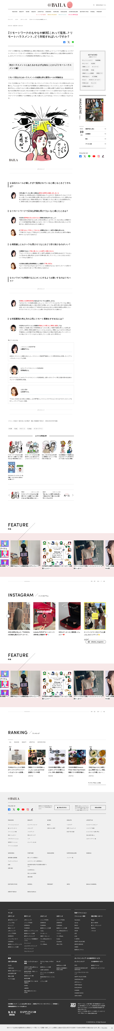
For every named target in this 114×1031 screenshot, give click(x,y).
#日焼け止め (85, 83)
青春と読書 (11, 976)
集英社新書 (27, 978)
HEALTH (33, 11)
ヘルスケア (69, 824)
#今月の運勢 (85, 70)
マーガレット (43, 933)
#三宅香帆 (94, 76)
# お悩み (30, 428)
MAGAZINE (64, 11)
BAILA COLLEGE (52, 14)
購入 (87, 139)
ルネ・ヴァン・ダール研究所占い (35, 861)
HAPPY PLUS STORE (80, 976)
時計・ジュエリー (12, 835)
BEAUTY (21, 11)
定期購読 (88, 134)
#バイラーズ (95, 66)
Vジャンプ (10, 925)
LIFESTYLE (41, 11)
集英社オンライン (79, 949)
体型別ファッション (13, 842)
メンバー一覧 (70, 857)
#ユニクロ (93, 83)
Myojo (92, 920)
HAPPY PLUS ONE (80, 941)
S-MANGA (10, 941)
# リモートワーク (38, 428)
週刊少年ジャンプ (12, 920)
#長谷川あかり (85, 76)
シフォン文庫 (43, 981)
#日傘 (92, 70)
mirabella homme (79, 993)
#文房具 (93, 63)
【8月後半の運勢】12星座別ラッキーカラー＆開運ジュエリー (25, 567)
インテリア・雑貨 (90, 828)
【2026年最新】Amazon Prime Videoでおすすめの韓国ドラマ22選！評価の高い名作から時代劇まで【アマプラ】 (76, 772)
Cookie (58, 939)
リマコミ (42, 941)
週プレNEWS (94, 922)
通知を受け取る (63, 807)
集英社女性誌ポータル (101, 5)
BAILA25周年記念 (73, 14)
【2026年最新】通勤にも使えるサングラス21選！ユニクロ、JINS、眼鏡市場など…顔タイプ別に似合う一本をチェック (56, 772)
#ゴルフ (84, 79)
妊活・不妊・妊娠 (70, 831)
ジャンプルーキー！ (13, 939)
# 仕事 (10, 428)
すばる (9, 965)
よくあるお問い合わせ (25, 1004)
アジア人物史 (11, 979)
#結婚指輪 (97, 60)
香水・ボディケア (32, 835)
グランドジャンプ (28, 948)
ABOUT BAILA (12, 892)
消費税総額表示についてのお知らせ (17, 1006)
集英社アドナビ (95, 965)
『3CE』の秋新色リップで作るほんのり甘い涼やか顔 (88, 567)
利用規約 (55, 1004)
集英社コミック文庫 (13, 947)
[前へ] (8, 616)
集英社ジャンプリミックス (15, 944)
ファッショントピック (13, 824)
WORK (27, 11)
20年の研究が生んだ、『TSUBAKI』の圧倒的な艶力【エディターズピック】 (19, 633)
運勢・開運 (30, 876)
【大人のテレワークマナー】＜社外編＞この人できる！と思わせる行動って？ (15, 477)
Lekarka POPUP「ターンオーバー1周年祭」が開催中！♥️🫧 (44, 633)
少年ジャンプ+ (12, 930)
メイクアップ (31, 831)
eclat (76, 936)
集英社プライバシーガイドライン (42, 1004)
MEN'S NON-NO (79, 944)
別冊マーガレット (45, 936)
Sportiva (93, 928)
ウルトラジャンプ (28, 951)
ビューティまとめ (32, 842)
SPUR (76, 930)
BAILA (76, 925)
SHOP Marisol (78, 984)
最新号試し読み (90, 129)
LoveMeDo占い (31, 870)
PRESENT (99, 11)
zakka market (78, 995)
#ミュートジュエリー (87, 60)
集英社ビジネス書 (28, 975)
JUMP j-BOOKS (44, 970)
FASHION (14, 11)
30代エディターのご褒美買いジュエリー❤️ (69, 633)
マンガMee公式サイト (46, 939)
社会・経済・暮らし (90, 835)
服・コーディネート (12, 828)
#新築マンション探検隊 (88, 73)
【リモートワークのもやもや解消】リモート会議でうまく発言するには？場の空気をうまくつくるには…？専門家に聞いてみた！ (15, 458)
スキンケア (30, 828)
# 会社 (15, 428)
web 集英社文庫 (12, 973)
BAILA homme (63, 14)
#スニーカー (85, 63)
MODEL (92, 11)
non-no (76, 922)
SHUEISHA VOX (79, 979)
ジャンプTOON (12, 933)
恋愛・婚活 (10, 868)
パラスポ (93, 930)
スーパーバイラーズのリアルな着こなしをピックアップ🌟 (94, 633)
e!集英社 (26, 988)
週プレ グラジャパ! (96, 925)
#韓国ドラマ (100, 73)
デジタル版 (89, 144)
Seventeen (77, 920)
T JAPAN (77, 939)
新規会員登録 (98, 807)
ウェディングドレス (13, 861)
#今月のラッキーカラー (94, 79)
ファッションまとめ (13, 845)
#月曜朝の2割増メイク (87, 86)
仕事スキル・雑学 (51, 828)
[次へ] (106, 616)
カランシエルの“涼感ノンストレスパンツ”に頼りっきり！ (56, 567)
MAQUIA (77, 928)
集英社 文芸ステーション (14, 970)
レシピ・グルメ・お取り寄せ (92, 831)
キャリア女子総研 (41, 14)
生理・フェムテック (71, 828)
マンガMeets (43, 944)
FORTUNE (56, 11)
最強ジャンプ (11, 928)
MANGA (88, 853)
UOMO (76, 947)
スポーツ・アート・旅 (91, 838)
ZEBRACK (11, 936)
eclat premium (78, 987)
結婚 (9, 864)
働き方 (48, 824)
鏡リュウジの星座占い (33, 857)
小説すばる (11, 968)
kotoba (26, 985)
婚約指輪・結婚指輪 (12, 857)
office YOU (59, 944)
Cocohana (59, 941)
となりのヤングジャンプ (30, 946)
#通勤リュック (85, 66)
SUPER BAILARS (73, 11)
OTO (76, 965)
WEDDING (48, 11)
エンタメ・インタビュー (92, 824)
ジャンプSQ (11, 922)
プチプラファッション (13, 838)
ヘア (29, 838)
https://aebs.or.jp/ (92, 1013)
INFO (68, 884)
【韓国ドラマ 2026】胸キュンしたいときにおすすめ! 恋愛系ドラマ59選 (36, 770)
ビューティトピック (32, 824)
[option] (25, 555)
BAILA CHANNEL (91, 884)
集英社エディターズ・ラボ (97, 968)
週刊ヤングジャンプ (29, 936)
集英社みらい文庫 (61, 965)
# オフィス (22, 428)
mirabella (77, 990)
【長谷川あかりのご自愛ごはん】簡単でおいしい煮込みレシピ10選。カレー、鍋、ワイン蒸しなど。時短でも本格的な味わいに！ (97, 772)
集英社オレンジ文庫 (45, 967)
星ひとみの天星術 (32, 873)
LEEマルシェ (78, 982)
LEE (76, 933)
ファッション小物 (12, 831)
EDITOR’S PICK (84, 11)
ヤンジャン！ (27, 943)
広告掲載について (12, 1004)
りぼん (42, 930)
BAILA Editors (32, 892)
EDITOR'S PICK (12, 884)
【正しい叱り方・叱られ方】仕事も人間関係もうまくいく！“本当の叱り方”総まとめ (49, 456)
